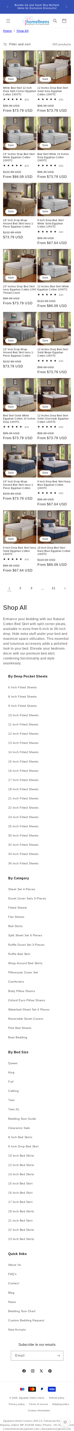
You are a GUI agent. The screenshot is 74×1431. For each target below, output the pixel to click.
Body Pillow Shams (21, 991)
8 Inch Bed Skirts (20, 1137)
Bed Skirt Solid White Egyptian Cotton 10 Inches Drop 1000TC (19, 418)
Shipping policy (60, 1404)
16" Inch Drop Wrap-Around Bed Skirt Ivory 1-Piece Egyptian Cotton (18, 223)
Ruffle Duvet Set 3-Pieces (26, 944)
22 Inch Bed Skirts (21, 1229)
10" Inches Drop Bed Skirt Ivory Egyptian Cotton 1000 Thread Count (20, 289)
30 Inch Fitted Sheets (23, 835)
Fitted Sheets (17, 907)
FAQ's (12, 1274)
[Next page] (64, 588)
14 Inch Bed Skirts (21, 1174)
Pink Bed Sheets (19, 1028)
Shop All (22, 31)
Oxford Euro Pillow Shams (26, 1000)
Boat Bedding (17, 1037)
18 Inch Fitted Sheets (23, 789)
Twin (11, 1100)
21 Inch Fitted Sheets (23, 798)
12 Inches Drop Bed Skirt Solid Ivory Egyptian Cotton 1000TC (52, 91)
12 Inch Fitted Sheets (23, 733)
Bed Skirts (15, 926)
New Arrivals (17, 1329)
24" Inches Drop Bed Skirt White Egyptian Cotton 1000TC (19, 157)
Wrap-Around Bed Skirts (25, 963)
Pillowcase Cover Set (23, 972)
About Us (14, 1264)
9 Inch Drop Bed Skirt (23, 1146)
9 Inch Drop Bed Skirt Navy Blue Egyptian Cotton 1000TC (54, 484)
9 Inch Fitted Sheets (22, 705)
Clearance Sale (19, 1128)
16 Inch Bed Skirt (20, 1192)
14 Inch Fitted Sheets (23, 752)
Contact (13, 1283)
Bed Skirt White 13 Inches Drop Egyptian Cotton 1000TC (53, 157)
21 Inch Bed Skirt (20, 1220)
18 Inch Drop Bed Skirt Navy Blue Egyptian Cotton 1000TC (54, 551)
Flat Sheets (16, 916)
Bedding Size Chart (22, 1311)
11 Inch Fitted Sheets (23, 724)
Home (7, 31)
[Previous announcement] (7, 6)
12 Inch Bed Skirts (21, 1165)
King (11, 1072)
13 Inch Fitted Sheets (23, 742)
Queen (13, 1063)
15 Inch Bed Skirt (20, 1183)
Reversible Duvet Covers (25, 1018)
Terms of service (38, 1404)
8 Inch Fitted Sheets (22, 696)
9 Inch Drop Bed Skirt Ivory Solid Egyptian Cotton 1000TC (19, 551)
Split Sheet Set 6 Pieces (25, 935)
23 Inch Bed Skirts (21, 1239)
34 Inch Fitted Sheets (23, 854)
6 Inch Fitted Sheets (22, 687)
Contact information (39, 1410)
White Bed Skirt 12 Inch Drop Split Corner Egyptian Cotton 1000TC (19, 91)
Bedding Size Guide (22, 1118)
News (12, 1302)
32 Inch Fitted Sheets (23, 844)
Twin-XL (14, 1109)
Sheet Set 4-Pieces (21, 889)
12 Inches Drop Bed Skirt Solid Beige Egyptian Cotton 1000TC (52, 352)
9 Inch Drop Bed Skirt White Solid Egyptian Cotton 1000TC (50, 223)
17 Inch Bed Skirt (20, 1202)
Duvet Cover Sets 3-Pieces (27, 898)
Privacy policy (17, 1404)
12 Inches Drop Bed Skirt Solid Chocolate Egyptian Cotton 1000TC (53, 418)
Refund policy (57, 1398)
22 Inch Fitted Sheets (23, 807)
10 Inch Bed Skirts (21, 1155)
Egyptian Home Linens (31, 1398)
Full (10, 1081)
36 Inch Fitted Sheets (23, 863)
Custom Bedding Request (26, 1320)
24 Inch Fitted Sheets (23, 817)
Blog (11, 1292)
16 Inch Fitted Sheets (23, 770)
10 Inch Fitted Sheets (23, 715)
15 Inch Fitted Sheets (23, 761)
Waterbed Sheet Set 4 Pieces (29, 1009)
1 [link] (9, 588)
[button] (8, 20)
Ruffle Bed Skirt (19, 954)
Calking (13, 1090)
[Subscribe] (58, 1356)
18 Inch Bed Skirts (21, 1211)
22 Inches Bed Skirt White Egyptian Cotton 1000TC (53, 288)
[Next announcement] (66, 6)
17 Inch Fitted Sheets (23, 780)
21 (53, 588)
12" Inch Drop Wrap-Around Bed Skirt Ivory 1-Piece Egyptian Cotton (18, 352)
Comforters (16, 981)
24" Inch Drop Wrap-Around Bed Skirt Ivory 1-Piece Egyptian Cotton (18, 484)
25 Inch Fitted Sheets (23, 826)
